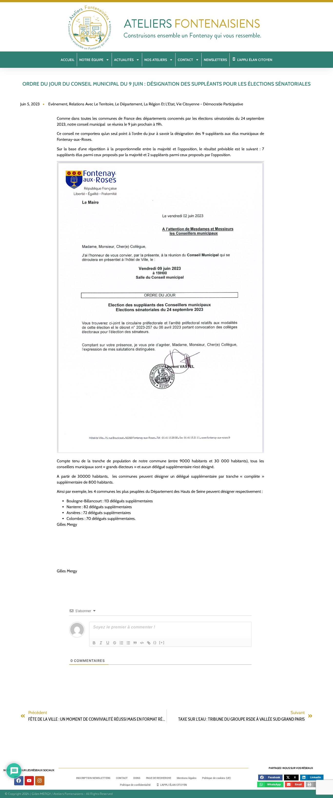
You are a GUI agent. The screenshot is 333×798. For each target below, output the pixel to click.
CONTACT (122, 778)
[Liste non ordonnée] (128, 643)
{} (155, 642)
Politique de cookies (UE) (216, 778)
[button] (270, 777)
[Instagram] (39, 780)
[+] (162, 642)
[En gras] (94, 643)
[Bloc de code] (141, 643)
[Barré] (114, 643)
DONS (136, 778)
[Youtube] (29, 780)
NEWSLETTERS (215, 60)
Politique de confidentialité (135, 785)
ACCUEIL (67, 60)
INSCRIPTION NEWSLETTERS (93, 778)
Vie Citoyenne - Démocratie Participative (209, 104)
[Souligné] (107, 643)
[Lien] (148, 643)
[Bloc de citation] (135, 643)
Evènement (57, 104)
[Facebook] (18, 780)
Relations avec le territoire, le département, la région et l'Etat (122, 104)
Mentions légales (186, 778)
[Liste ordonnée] (121, 643)
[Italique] (101, 643)
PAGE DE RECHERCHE (158, 778)
